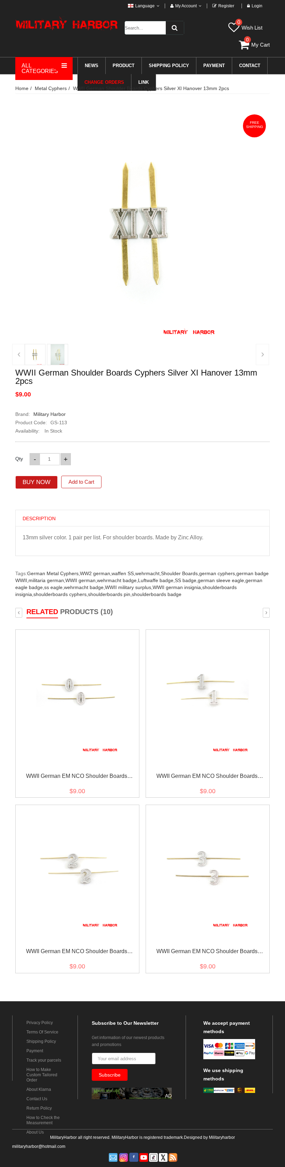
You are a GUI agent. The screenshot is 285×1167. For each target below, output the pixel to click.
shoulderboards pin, (110, 594)
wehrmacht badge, (117, 580)
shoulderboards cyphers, (60, 594)
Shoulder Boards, (180, 573)
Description (39, 518)
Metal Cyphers (51, 88)
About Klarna (38, 1089)
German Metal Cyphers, (53, 573)
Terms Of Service (42, 1032)
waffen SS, (123, 573)
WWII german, (81, 580)
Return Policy (39, 1108)
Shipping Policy (41, 1041)
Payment (34, 1050)
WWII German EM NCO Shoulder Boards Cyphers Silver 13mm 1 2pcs (207, 777)
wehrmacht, (148, 573)
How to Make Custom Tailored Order (41, 1075)
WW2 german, (96, 573)
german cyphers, (217, 573)
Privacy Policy (39, 1022)
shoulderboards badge (156, 594)
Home (21, 88)
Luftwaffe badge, (156, 580)
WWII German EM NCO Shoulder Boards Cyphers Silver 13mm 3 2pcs (207, 952)
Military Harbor (49, 414)
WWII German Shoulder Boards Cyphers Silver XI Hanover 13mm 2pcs (151, 88)
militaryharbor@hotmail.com (38, 1146)
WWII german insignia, (177, 587)
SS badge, (186, 580)
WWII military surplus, (129, 587)
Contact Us (36, 1098)
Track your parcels (43, 1060)
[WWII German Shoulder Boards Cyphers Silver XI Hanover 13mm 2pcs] (35, 354)
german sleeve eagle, (221, 580)
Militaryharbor (222, 1137)
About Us (35, 1132)
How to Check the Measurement (43, 1120)
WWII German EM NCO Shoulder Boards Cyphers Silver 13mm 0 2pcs (76, 777)
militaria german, (46, 580)
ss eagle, (54, 587)
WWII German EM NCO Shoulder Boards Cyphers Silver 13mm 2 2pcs (76, 952)
